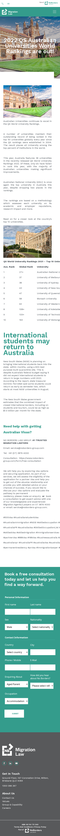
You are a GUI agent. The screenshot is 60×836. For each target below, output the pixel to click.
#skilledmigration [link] (25, 532)
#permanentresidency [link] (15, 547)
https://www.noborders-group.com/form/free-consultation (23, 459)
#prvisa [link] (32, 547)
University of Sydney (48, 282)
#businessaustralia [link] (47, 537)
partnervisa (11, 537)
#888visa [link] (22, 537)
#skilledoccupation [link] (47, 522)
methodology (44, 200)
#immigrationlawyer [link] (47, 547)
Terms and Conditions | (24, 827)
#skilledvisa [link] (9, 532)
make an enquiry (31, 496)
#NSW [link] (33, 522)
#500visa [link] (8, 517)
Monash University (47, 298)
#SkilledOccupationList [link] (46, 527)
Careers (6, 808)
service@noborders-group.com (27, 448)
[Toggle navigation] (54, 11)
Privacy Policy (40, 827)
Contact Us (8, 798)
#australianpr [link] (10, 542)
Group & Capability (12, 804)
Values (5, 801)
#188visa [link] (31, 537)
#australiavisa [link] (25, 527)
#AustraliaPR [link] (10, 527)
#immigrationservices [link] (47, 532)
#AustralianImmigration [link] (16, 522)
